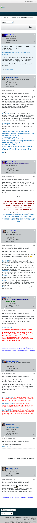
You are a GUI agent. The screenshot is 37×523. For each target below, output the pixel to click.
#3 (34, 176)
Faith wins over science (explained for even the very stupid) (18, 141)
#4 (34, 245)
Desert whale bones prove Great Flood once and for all (17, 149)
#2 (34, 90)
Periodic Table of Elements (26, 214)
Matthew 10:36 (6, 287)
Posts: (8, 42)
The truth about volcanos (9, 137)
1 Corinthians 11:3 (7, 397)
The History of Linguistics (11, 216)
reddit (7, 69)
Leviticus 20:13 (7, 410)
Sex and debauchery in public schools (14, 139)
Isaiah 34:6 (5, 113)
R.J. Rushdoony (18, 351)
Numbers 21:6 (6, 270)
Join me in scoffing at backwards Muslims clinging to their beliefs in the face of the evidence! (18, 133)
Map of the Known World (10, 214)
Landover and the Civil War (18, 220)
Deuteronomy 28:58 (12, 427)
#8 (34, 479)
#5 (34, 310)
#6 (34, 374)
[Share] (34, 41)
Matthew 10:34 (6, 275)
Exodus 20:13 (6, 446)
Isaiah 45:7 (5, 261)
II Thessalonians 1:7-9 (7, 327)
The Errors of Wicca (26, 216)
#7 (34, 438)
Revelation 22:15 (7, 403)
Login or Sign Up (30, 1)
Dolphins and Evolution (9, 218)
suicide (12, 69)
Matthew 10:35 (6, 280)
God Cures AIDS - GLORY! (8, 144)
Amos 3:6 (5, 266)
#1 (34, 46)
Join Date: (9, 40)
